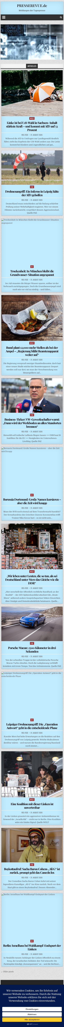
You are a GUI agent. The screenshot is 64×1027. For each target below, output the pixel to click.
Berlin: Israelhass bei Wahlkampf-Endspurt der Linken (32, 947)
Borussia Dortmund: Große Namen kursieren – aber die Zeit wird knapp (32, 501)
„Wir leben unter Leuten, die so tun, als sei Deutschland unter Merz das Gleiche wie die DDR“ (32, 579)
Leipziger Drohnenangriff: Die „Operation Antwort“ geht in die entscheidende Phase (32, 726)
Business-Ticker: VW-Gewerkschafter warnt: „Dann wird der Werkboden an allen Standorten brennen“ (32, 422)
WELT (32, 118)
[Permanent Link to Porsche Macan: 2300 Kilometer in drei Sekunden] (32, 624)
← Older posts (7, 971)
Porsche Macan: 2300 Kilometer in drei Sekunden (32, 649)
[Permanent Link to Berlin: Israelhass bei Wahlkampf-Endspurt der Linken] (32, 916)
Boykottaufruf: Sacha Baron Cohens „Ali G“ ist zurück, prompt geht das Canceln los (32, 870)
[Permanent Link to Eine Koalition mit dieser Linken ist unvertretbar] (32, 774)
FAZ (32, 187)
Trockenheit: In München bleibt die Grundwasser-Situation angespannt (32, 273)
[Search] (61, 17)
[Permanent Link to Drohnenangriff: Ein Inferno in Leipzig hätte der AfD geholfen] (32, 167)
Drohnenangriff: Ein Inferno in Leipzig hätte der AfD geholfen (32, 193)
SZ (32, 266)
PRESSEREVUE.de (32, 5)
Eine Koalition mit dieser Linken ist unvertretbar (32, 805)
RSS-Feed (25, 135)
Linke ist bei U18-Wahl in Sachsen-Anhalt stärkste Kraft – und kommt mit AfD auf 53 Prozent (32, 126)
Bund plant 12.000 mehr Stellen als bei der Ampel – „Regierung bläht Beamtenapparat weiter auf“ (32, 351)
